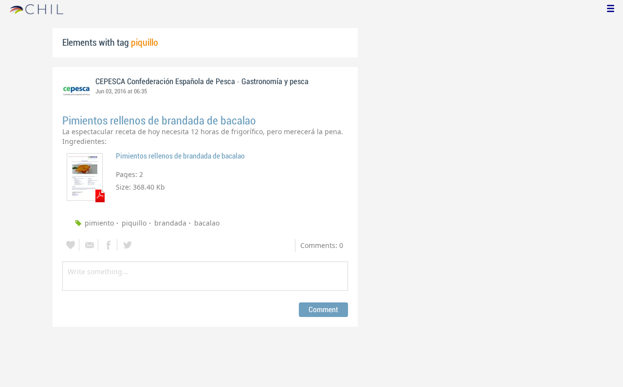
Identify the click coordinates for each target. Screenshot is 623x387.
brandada (170, 223)
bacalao (207, 223)
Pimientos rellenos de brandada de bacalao (159, 121)
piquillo (134, 223)
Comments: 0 (321, 245)
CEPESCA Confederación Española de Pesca (165, 81)
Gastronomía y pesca (275, 81)
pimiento (99, 223)
